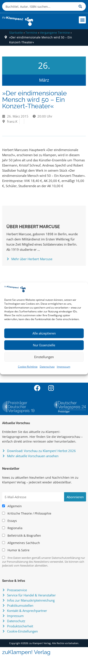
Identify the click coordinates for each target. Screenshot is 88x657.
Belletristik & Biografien (24, 536)
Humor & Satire (18, 550)
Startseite (16, 33)
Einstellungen (44, 357)
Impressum (63, 366)
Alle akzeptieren (44, 333)
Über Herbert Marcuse (33, 226)
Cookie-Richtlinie (28, 366)
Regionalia (14, 528)
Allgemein (14, 506)
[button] (82, 19)
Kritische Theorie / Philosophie (29, 513)
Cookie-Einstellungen (22, 631)
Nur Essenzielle (44, 345)
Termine (31, 33)
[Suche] (81, 6)
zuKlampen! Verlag (26, 652)
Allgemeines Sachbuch (23, 543)
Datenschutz (47, 366)
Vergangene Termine (55, 33)
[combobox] (39, 6)
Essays (12, 521)
